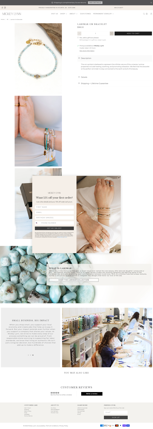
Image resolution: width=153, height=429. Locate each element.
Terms (65, 237)
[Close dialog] (119, 178)
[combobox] (37, 223)
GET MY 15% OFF (54, 228)
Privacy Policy (60, 237)
